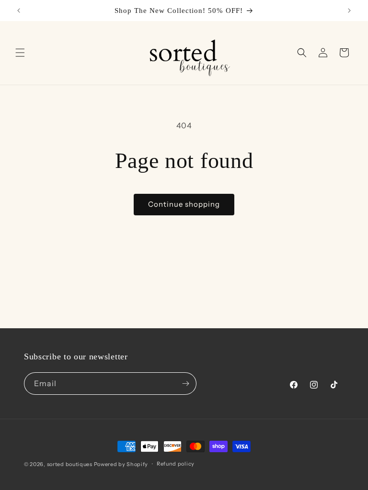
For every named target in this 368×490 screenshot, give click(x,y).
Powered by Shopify (121, 464)
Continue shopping (184, 204)
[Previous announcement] (18, 10)
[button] (20, 52)
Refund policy (176, 463)
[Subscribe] (185, 383)
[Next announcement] (349, 10)
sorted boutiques (69, 464)
